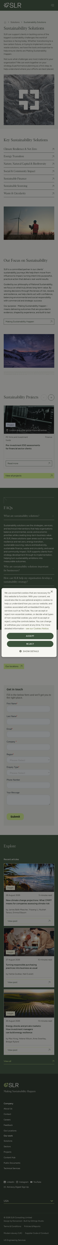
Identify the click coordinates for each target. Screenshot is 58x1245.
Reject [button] (30, 644)
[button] (29, 651)
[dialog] (28, 622)
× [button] (51, 591)
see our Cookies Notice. (37, 628)
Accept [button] (30, 636)
